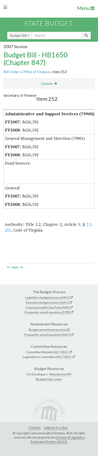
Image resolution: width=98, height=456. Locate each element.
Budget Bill (18, 35)
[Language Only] (8, 267)
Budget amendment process (47, 330)
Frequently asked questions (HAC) (47, 335)
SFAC (65, 352)
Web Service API (60, 374)
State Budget (48, 23)
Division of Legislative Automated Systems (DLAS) (57, 440)
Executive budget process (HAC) (47, 302)
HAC (56, 352)
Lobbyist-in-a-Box (56, 428)
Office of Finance (35, 72)
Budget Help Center (49, 379)
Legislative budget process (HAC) (47, 297)
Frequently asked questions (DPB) (47, 312)
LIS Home (34, 428)
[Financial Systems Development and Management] (21, 267)
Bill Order (11, 72)
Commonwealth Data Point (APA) (47, 307)
